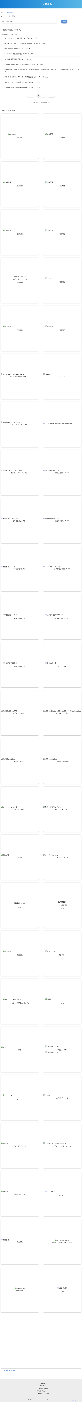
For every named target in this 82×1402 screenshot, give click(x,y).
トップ (3, 12)
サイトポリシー (43, 1385)
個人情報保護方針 (43, 1388)
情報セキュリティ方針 (43, 1393)
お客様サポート (43, 1383)
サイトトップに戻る (9, 1370)
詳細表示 (41, 38)
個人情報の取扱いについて (43, 1391)
